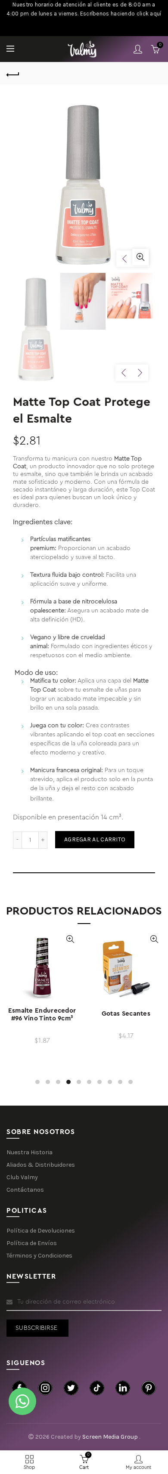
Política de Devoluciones (40, 1230)
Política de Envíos (31, 1243)
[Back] (13, 73)
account (137, 49)
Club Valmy (22, 1177)
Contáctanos (25, 1189)
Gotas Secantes (126, 1013)
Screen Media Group (110, 1436)
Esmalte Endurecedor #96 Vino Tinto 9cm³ (42, 1014)
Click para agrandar (140, 257)
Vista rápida (70, 939)
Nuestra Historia (29, 1152)
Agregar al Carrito (94, 839)
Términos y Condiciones (39, 1255)
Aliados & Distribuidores (40, 1164)
